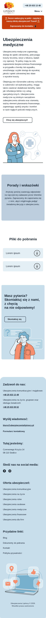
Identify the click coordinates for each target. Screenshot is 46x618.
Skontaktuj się (14, 319)
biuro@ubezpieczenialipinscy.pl (18, 425)
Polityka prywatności (12, 553)
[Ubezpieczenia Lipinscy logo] (9, 7)
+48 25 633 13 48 (33, 5)
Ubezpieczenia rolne (12, 499)
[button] (37, 11)
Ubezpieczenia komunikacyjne (17, 489)
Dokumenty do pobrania (14, 543)
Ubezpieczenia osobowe (14, 504)
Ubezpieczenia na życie (14, 494)
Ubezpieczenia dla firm (13, 519)
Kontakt (6, 548)
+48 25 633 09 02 (11, 407)
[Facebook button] (4, 471)
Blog (5, 538)
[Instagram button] (9, 471)
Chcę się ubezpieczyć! (17, 120)
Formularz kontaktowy (14, 431)
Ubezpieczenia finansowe (14, 514)
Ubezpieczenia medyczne (14, 509)
